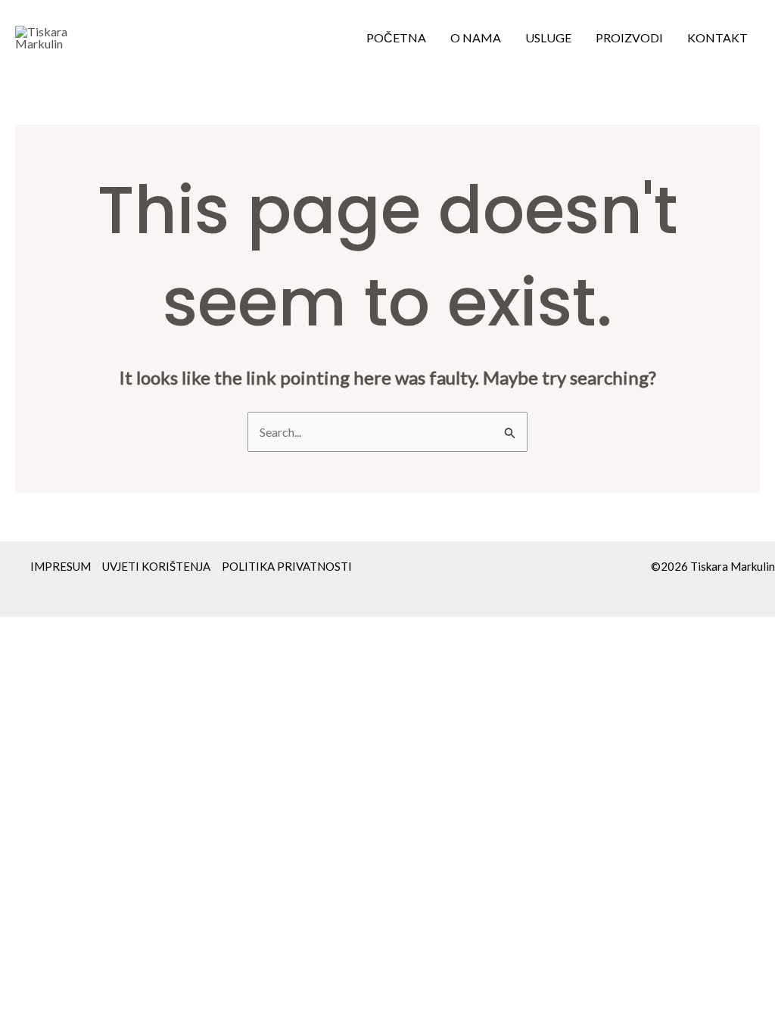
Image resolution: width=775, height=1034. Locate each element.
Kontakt (717, 37)
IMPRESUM (60, 566)
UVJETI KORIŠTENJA (156, 566)
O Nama (475, 37)
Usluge (548, 37)
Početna (396, 37)
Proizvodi (629, 37)
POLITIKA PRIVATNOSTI (287, 566)
